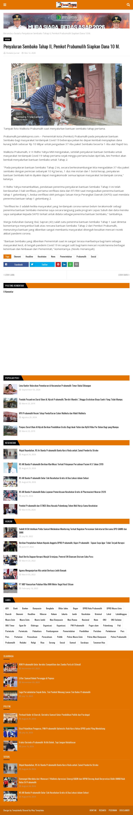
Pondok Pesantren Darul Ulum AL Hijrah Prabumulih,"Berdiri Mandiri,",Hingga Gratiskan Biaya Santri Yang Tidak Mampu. (71, 399)
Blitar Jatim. (63, 608)
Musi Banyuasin (56, 619)
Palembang (108, 625)
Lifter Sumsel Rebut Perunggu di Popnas (36, 678)
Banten (25, 608)
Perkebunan (111, 631)
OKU (104, 619)
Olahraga (34, 625)
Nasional (85, 619)
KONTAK (93, 810)
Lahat (109, 614)
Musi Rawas (72, 619)
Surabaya (84, 642)
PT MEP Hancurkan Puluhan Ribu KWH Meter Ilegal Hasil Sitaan (46, 584)
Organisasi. (61, 625)
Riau (42, 642)
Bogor (75, 608)
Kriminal (98, 614)
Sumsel (73, 642)
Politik (59, 636)
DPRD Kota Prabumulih (92, 608)
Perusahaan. (47, 636)
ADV (7, 608)
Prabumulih (81, 256)
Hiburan (43, 614)
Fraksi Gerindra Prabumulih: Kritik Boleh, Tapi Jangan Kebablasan (47, 742)
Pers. (7, 636)
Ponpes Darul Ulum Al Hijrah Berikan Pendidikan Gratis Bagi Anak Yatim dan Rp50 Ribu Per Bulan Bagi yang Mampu (69, 427)
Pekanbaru (37, 631)
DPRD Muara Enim (114, 608)
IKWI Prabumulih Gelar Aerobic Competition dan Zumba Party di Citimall (50, 664)
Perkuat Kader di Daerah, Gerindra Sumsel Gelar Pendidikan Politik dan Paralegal (54, 714)
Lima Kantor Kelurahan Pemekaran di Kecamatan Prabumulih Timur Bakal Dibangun (55, 385)
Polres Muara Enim (75, 636)
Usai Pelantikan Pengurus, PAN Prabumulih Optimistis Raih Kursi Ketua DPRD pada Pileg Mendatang (62, 728)
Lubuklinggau (121, 614)
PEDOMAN (113, 810)
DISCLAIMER (124, 810)
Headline (29, 256)
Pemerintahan (66, 256)
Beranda (7, 33)
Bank (15, 608)
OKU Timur (9, 625)
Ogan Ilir (22, 625)
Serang (52, 642)
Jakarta (64, 614)
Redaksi (23, 642)
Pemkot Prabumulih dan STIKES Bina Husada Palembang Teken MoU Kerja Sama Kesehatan (58, 505)
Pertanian (18, 636)
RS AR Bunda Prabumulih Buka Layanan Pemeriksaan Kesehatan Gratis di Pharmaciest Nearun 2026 (62, 492)
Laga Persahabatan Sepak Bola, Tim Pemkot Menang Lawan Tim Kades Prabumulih (54, 692)
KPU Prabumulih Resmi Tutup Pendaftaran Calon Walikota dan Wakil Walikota (52, 413)
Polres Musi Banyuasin (96, 636)
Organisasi (47, 625)
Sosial (17, 33)
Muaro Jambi (40, 619)
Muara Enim (10, 619)
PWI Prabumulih (77, 625)
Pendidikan (84, 631)
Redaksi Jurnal (12, 53)
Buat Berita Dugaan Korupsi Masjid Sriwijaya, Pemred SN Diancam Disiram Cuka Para (56, 556)
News (53, 256)
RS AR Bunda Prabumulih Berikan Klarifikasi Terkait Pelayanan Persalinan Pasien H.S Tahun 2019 (61, 464)
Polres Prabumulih (118, 636)
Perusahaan (32, 636)
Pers (122, 631)
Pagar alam (94, 625)
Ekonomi (17, 256)
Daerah (8, 614)
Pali (119, 625)
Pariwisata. (23, 631)
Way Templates (37, 810)
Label (8, 600)
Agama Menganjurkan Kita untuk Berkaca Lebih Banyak (42, 570)
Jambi (74, 614)
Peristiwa (97, 631)
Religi (33, 642)
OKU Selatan (116, 619)
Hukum (54, 614)
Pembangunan (52, 631)
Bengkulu (50, 608)
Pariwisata (9, 631)
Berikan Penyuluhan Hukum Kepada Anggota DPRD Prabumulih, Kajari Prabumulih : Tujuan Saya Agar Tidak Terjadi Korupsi (72, 542)
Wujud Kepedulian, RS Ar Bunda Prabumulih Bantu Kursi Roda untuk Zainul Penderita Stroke (58, 450)
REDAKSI (102, 810)
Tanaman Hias (99, 642)
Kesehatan (42, 256)
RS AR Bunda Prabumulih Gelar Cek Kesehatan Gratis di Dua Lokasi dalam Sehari (54, 478)
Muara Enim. (25, 619)
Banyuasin (37, 608)
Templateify (17, 810)
